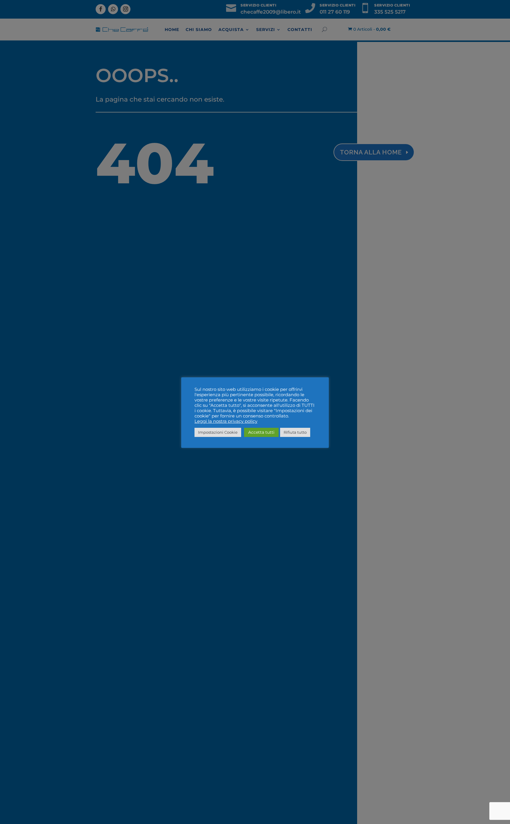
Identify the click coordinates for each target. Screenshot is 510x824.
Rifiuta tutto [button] (295, 432)
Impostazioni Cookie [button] (218, 432)
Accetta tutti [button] (261, 432)
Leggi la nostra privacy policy (225, 421)
